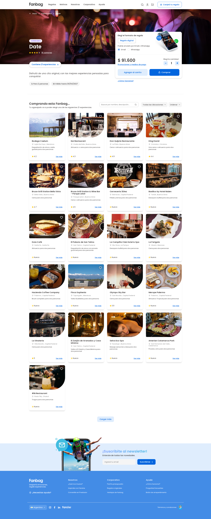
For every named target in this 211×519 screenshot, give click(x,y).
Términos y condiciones (167, 507)
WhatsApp (135, 49)
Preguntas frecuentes (154, 488)
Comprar (165, 72)
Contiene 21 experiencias (44, 64)
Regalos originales (114, 488)
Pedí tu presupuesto (115, 484)
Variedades (46, 13)
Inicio (34, 13)
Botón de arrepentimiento (156, 492)
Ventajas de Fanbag (115, 492)
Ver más (59, 156)
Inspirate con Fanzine (76, 488)
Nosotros (75, 4)
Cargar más (105, 419)
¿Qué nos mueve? (75, 484)
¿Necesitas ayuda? (41, 493)
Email (123, 49)
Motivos (63, 4)
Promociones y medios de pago (132, 64)
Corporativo (89, 4)
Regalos (52, 4)
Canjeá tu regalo (171, 4)
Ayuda (102, 4)
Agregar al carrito (133, 72)
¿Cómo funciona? (126, 81)
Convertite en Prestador (77, 492)
